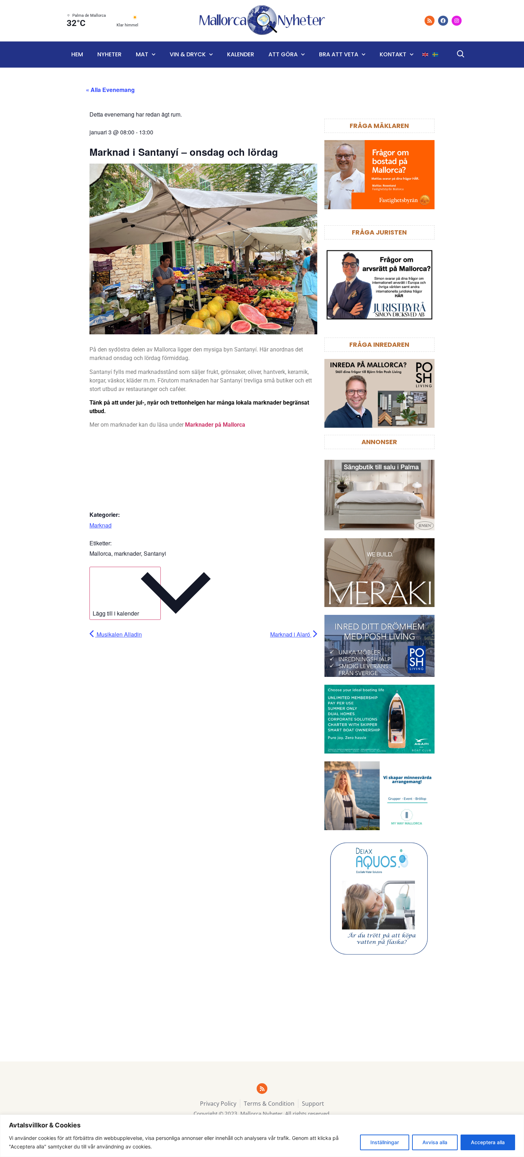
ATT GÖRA (283, 54)
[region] (262, 1136)
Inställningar (384, 1142)
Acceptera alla (488, 1142)
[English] (426, 54)
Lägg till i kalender (115, 613)
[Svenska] (436, 54)
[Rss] (430, 21)
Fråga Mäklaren (379, 125)
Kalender (240, 54)
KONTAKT (393, 54)
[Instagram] (457, 21)
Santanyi (155, 553)
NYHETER (109, 54)
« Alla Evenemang (110, 90)
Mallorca (100, 553)
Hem (77, 54)
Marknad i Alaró (291, 634)
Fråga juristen (379, 232)
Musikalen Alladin (118, 634)
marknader (127, 553)
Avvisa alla (434, 1142)
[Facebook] (443, 21)
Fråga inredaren (379, 344)
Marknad (100, 525)
